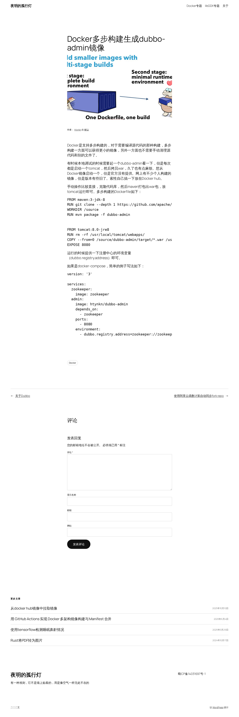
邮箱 (69, 510)
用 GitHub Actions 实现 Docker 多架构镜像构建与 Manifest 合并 (61, 619)
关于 (225, 6)
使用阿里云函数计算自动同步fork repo (199, 396)
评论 (70, 452)
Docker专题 (194, 6)
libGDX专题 (212, 6)
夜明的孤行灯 (21, 5)
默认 (86, 129)
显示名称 (71, 494)
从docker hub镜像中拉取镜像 (34, 608)
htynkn (77, 129)
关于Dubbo (22, 396)
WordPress (217, 707)
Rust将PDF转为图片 (26, 640)
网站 (69, 525)
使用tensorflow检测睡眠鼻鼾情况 (37, 630)
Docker (72, 362)
